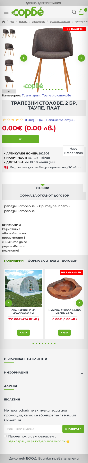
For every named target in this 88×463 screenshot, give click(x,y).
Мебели (23, 21)
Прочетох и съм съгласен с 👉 (39, 438)
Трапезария (38, 21)
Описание (43, 180)
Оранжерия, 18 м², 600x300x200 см (23, 311)
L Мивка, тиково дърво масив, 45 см (65, 311)
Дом (12, 21)
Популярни (14, 261)
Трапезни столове (60, 21)
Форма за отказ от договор (44, 195)
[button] (23, 58)
